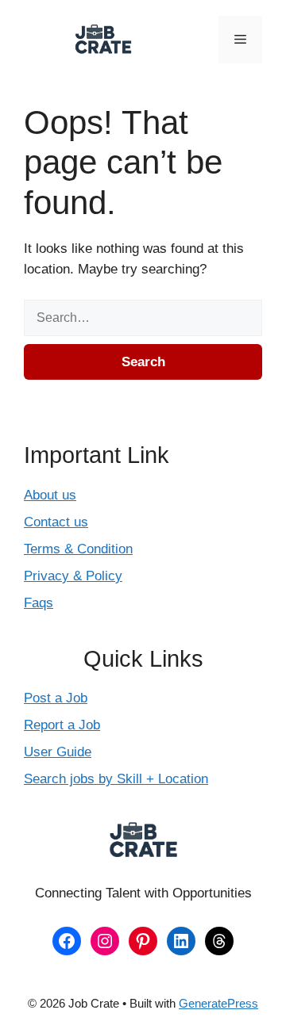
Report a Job (62, 725)
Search (143, 361)
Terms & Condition (78, 549)
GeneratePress (218, 1003)
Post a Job (55, 698)
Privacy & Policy (73, 575)
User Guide (57, 751)
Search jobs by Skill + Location (116, 778)
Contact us (56, 522)
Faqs (38, 602)
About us (50, 495)
